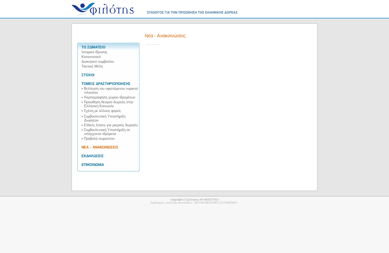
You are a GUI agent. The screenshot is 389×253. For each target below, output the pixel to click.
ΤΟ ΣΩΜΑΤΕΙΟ (93, 47)
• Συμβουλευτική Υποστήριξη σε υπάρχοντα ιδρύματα (106, 132)
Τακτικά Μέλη (92, 66)
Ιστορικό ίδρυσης (94, 52)
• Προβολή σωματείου (98, 139)
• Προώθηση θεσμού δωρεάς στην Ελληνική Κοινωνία (107, 104)
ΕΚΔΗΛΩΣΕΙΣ (93, 156)
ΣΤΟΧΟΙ (88, 75)
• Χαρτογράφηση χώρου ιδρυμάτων (108, 97)
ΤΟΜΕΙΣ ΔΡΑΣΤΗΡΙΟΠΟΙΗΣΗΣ (106, 84)
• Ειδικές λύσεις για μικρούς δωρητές (110, 125)
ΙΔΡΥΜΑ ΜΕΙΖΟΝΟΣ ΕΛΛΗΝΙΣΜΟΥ (216, 202)
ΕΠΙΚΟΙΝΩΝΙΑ (93, 165)
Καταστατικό (91, 57)
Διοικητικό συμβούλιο (98, 62)
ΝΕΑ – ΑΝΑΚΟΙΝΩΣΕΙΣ (100, 147)
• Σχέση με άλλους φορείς (101, 111)
